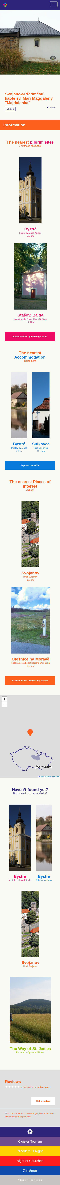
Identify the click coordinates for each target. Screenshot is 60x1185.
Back (52, 107)
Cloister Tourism (30, 1141)
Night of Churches (30, 1161)
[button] (30, 732)
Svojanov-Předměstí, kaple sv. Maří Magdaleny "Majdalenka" (29, 98)
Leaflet (42, 776)
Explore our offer (30, 465)
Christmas (30, 1170)
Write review (43, 1101)
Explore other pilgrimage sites (30, 336)
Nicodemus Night (30, 1151)
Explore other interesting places (30, 680)
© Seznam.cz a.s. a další (52, 776)
